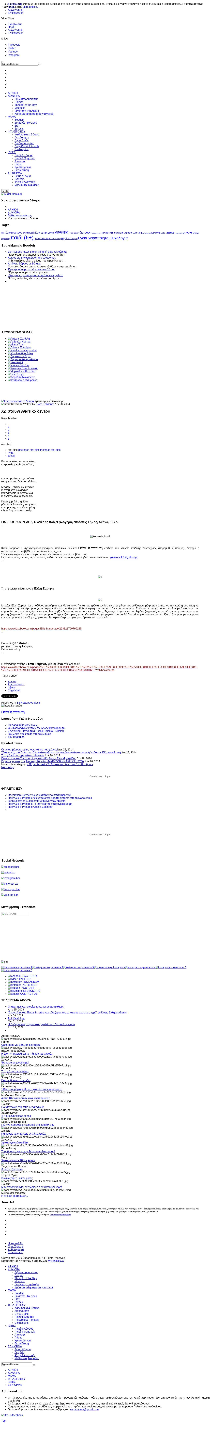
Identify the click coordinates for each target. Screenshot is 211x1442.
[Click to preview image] (17, 401)
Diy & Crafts (22, 1313)
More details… (31, 6)
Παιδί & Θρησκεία (25, 1331)
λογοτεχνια (155, 233)
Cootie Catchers (42, 806)
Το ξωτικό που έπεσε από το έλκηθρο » (70, 764)
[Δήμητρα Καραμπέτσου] (23, 359)
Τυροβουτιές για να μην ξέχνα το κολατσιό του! (28, 1151)
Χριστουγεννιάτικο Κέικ (14, 1142)
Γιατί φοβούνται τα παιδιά (15, 1080)
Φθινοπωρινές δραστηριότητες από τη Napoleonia (62, 798)
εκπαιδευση (108, 232)
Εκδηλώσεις (15, 24)
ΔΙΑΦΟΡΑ (14, 212)
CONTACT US (28, 993)
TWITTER (24, 979)
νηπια (170, 232)
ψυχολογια (118, 238)
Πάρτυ (11, 27)
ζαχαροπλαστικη (133, 232)
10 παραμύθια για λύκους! (23, 725)
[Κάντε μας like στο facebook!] (16, 1415)
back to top (7, 767)
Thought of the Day (26, 1278)
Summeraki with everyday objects (45, 801)
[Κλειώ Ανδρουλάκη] (20, 353)
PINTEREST (29, 984)
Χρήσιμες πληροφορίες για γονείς (34, 1287)
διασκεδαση (74, 233)
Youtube (13, 51)
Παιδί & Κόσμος (24, 1328)
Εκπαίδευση (22, 1343)
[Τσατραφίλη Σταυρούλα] (22, 380)
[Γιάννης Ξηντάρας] (19, 347)
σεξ (53, 239)
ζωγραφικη (14, 690)
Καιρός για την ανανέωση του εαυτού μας (32, 257)
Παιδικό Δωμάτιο (24, 1316)
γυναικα (62, 232)
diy (3, 232)
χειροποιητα (98, 238)
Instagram (13, 55)
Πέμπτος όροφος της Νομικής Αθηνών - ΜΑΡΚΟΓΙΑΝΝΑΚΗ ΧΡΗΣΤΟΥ (42, 761)
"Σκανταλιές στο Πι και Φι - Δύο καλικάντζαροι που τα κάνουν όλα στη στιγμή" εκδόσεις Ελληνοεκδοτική (61, 752)
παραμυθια (40, 238)
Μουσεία (20, 1281)
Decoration (14, 795)
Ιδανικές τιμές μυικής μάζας (17, 1178)
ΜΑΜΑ (12, 1290)
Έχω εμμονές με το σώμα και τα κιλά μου (31, 269)
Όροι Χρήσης (15, 1246)
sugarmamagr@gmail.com (60, 1215)
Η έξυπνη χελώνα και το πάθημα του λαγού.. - (27, 1053)
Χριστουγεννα (14, 232)
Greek (14, 914)
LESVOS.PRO (31, 990)
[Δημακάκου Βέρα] (19, 356)
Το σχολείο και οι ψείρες (15, 1071)
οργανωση (5, 239)
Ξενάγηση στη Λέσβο (27, 1284)
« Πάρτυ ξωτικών (37, 764)
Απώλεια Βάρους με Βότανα (24, 263)
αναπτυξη (27, 233)
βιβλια (36, 232)
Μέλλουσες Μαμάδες (27, 1358)
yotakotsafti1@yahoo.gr (123, 557)
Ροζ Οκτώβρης (16, 1018)
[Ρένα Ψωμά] (16, 374)
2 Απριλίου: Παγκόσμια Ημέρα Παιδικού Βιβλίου (36, 731)
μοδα (163, 233)
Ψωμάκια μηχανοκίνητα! (15, 1062)
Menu (5, 191)
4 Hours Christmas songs (16, 1115)
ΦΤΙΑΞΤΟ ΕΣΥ (16, 1305)
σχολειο (66, 238)
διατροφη (85, 232)
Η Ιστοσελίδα (15, 1243)
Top (3, 1420)
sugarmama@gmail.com (84, 1409)
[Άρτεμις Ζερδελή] (19, 338)
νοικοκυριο (179, 233)
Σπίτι (17, 1299)
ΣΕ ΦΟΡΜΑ (15, 1346)
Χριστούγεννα (23, 1340)
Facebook (14, 44)
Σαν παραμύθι (16, 736)
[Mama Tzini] (16, 344)
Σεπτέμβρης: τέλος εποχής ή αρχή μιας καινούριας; (37, 251)
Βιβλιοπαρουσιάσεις (20, 215)
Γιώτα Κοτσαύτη (45, 404)
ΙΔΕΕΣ (12, 1325)
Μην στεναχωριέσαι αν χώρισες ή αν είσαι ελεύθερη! (31, 1187)
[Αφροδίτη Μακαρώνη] (21, 377)
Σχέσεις (19, 1302)
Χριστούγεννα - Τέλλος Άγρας (18, 1160)
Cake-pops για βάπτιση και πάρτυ (21, 1044)
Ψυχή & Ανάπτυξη (25, 1355)
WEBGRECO (56, 1260)
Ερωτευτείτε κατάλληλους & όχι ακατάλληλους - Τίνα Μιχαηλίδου (38, 758)
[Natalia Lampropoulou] (22, 350)
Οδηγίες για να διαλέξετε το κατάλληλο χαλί (46, 795)
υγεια (83, 238)
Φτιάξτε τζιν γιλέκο (12, 1169)
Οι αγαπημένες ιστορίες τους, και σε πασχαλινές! (29, 749)
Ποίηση (19, 1275)
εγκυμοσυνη (97, 233)
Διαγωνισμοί (15, 30)
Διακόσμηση (22, 1311)
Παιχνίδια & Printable (20, 798)
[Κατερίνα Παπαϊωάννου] (23, 368)
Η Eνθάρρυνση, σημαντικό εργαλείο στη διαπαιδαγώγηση (41, 1024)
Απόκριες (20, 1334)
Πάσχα (18, 1337)
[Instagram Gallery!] (16, 967)
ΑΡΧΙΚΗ (13, 209)
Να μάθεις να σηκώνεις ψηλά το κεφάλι (23, 1133)
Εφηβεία (19, 1352)
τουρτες (75, 239)
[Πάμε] (39, 64)
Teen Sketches (16, 801)
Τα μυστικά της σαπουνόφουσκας (52, 803)
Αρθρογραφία (16, 1249)
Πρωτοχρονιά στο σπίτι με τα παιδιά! (22, 1107)
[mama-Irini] (15, 362)
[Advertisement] (100, 306)
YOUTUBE (27, 987)
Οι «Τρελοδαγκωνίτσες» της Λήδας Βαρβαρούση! (36, 728)
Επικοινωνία (15, 13)
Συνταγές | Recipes (26, 1296)
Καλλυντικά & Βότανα (27, 1308)
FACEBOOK (29, 976)
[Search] (33, 1364)
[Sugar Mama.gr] (11, 194)
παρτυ (48, 238)
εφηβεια (119, 232)
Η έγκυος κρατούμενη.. (14, 1195)
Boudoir (19, 1293)
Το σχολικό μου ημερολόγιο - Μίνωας (22, 755)
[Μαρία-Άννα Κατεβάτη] (22, 371)
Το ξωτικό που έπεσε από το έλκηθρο (29, 734)
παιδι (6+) (22, 237)
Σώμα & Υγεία (23, 1349)
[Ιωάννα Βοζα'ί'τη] (19, 365)
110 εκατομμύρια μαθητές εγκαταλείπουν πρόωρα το (31, 1089)
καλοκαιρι (145, 233)
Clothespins (22, 1322)
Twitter (12, 48)
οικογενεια (191, 232)
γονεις (51, 232)
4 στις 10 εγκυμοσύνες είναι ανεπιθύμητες (25, 1098)
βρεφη (44, 232)
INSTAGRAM (30, 982)
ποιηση (12, 681)
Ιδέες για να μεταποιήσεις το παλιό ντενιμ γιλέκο (35, 275)
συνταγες (57, 239)
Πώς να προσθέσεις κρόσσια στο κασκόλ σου (27, 1124)
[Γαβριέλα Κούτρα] (19, 341)
